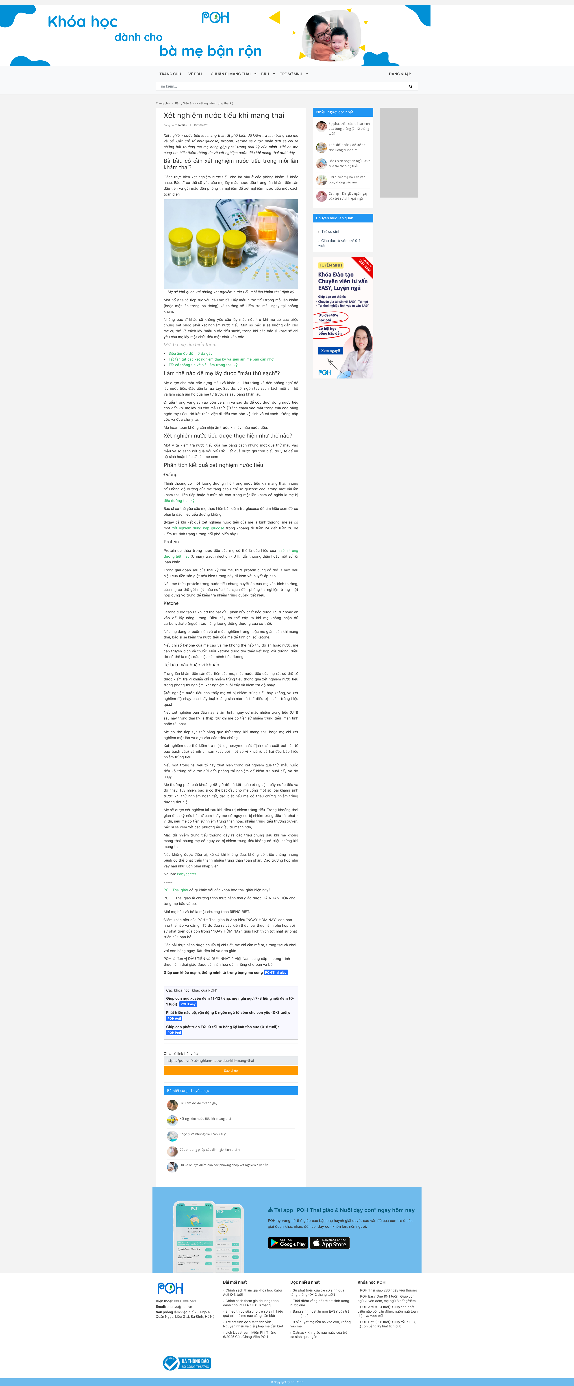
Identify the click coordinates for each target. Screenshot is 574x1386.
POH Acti (174, 1018)
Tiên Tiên (181, 125)
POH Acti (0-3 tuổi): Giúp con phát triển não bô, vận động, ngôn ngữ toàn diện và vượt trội (388, 1311)
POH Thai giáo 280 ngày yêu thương (388, 1290)
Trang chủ (170, 74)
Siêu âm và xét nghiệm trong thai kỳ (208, 103)
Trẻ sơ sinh (291, 74)
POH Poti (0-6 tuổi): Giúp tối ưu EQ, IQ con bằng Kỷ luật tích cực (387, 1324)
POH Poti (174, 1032)
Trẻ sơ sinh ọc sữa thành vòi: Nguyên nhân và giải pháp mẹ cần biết (253, 1324)
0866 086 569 (185, 1301)
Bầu (265, 74)
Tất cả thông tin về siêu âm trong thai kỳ (203, 365)
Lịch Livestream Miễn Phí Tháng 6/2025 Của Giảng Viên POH (249, 1334)
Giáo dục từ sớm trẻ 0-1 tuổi (339, 243)
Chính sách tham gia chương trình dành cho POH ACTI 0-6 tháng (251, 1303)
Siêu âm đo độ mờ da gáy (191, 353)
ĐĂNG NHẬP (400, 74)
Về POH (195, 74)
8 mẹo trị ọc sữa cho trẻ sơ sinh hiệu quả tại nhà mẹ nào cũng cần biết (253, 1313)
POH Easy (188, 1004)
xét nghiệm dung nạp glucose (198, 528)
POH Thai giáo (176, 890)
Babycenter (186, 874)
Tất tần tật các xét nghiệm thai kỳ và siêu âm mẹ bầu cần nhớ (221, 359)
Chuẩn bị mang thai (230, 74)
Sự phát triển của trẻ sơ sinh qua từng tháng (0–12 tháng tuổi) (317, 1292)
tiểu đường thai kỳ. (180, 500)
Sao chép (244, 1069)
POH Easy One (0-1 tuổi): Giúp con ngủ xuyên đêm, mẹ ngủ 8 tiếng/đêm (387, 1298)
